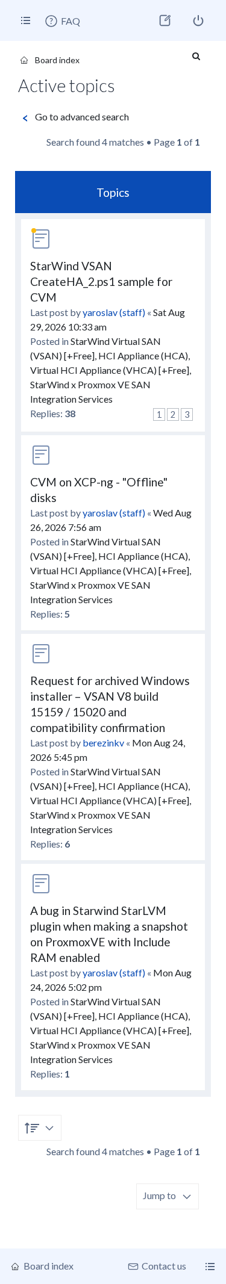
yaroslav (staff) (114, 312)
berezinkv (103, 742)
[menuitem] (62, 21)
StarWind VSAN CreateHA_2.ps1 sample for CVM (101, 281)
